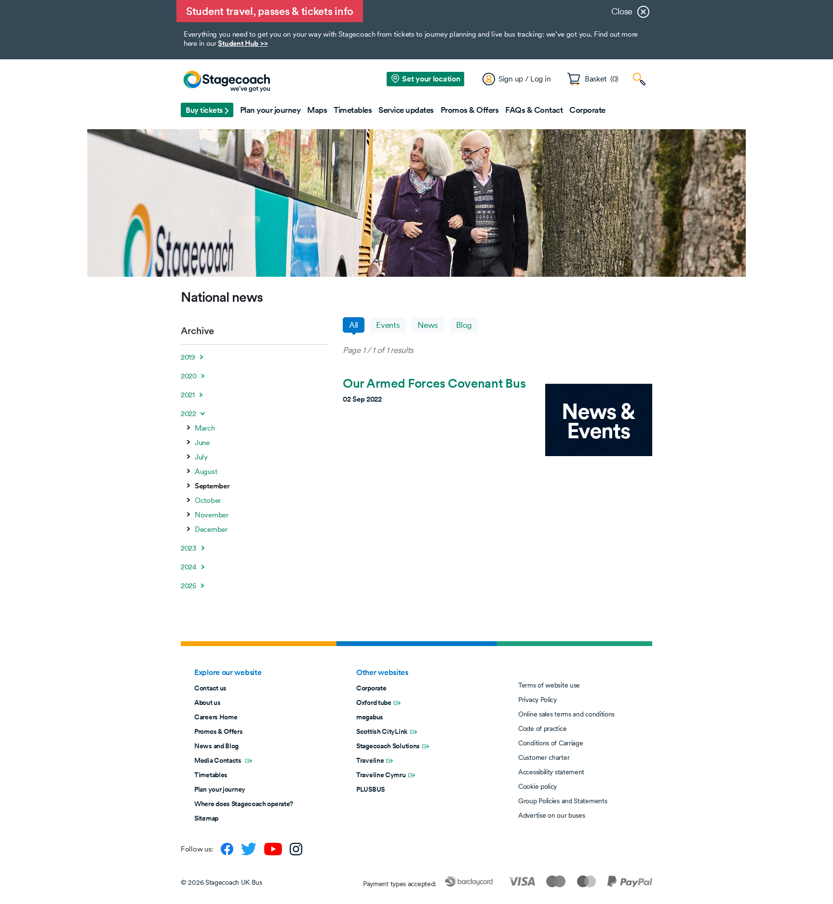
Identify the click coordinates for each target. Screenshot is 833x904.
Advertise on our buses (551, 815)
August (206, 471)
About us (207, 702)
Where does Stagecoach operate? (243, 803)
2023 (189, 548)
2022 (188, 413)
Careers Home (215, 717)
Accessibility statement (551, 772)
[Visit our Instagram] (296, 849)
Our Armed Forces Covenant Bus (434, 383)
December (211, 529)
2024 (189, 567)
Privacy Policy (537, 699)
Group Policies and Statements (562, 800)
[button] (207, 110)
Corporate (371, 688)
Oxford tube (373, 702)
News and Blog (216, 746)
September (212, 486)
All (353, 325)
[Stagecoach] (226, 82)
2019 (188, 357)
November (211, 515)
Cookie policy (537, 786)
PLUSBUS (370, 789)
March (205, 428)
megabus (369, 717)
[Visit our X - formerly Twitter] (248, 849)
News (427, 325)
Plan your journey (219, 789)
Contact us (210, 688)
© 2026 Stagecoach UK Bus (221, 882)
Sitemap (206, 818)
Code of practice (542, 728)
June (202, 442)
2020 (189, 376)
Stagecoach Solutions (388, 746)
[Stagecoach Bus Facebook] (227, 849)
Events (388, 325)
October (208, 500)
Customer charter (543, 757)
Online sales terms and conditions (566, 714)
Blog (464, 325)
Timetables (211, 774)
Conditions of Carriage (550, 743)
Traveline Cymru (381, 774)
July (201, 457)
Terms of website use (549, 685)
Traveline (370, 760)
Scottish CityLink (382, 731)
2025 (188, 585)
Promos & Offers (218, 731)
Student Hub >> (243, 43)
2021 (188, 395)
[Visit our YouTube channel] (273, 849)
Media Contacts (218, 760)
